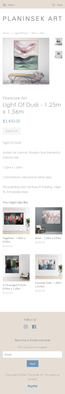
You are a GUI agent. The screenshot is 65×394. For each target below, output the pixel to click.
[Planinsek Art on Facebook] (34, 327)
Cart (59, 4)
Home (6, 33)
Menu (11, 5)
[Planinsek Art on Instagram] (26, 327)
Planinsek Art (36, 374)
